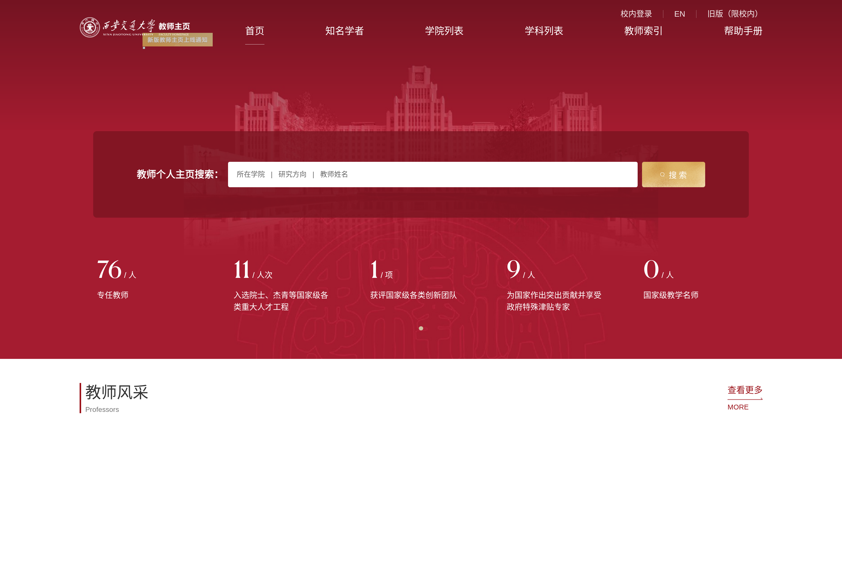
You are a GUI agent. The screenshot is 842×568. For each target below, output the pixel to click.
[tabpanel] (148, 280)
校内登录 (636, 14)
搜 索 (678, 175)
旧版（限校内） (735, 14)
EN (679, 14)
